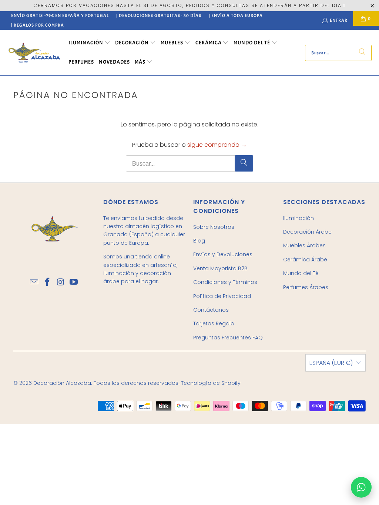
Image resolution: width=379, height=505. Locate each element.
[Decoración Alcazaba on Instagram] (60, 282)
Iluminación (298, 218)
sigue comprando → (217, 144)
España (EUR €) (331, 363)
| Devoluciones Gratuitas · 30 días (158, 15)
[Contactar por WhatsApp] (361, 487)
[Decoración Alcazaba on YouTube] (74, 282)
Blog (199, 240)
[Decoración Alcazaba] (34, 52)
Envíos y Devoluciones (222, 254)
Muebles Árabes (304, 245)
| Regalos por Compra (37, 25)
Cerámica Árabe (305, 259)
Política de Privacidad (222, 296)
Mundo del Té (301, 273)
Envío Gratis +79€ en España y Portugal (60, 15)
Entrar (339, 20)
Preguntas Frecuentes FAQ (228, 337)
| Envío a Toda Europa (236, 15)
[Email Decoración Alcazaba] (34, 282)
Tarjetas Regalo (213, 323)
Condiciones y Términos (225, 282)
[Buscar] (362, 53)
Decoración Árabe (307, 231)
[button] (89, 43)
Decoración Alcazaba (62, 383)
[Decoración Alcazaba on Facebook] (47, 282)
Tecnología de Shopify (211, 383)
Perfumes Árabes (305, 287)
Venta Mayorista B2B (220, 268)
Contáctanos (211, 309)
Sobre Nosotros (213, 227)
